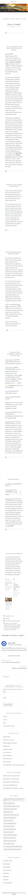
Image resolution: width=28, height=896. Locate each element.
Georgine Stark (10, 809)
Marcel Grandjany (11, 629)
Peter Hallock (10, 840)
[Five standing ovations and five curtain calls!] (16, 580)
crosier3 (7, 618)
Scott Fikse (9, 843)
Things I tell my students (19, 667)
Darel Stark (9, 803)
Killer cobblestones (7, 758)
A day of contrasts (7, 752)
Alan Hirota (8, 391)
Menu (15, 1)
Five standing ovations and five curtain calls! (16, 585)
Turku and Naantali (7, 755)
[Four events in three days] (8, 599)
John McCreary (10, 823)
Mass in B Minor (10, 835)
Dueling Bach (6, 876)
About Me (5, 716)
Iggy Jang (6, 628)
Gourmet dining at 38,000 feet (10, 743)
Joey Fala (8, 820)
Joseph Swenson (13, 628)
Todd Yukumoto (9, 367)
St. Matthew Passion (7, 860)
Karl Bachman (10, 829)
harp (14, 626)
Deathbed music (6, 736)
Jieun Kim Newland (11, 814)
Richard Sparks (6, 788)
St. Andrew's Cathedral (13, 846)
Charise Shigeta (9, 397)
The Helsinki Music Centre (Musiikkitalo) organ (14, 765)
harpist (18, 626)
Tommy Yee (8, 498)
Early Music (5, 879)
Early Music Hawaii (11, 806)
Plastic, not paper (7, 761)
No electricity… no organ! (8, 740)
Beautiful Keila (6, 746)
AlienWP (14, 894)
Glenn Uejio (8, 412)
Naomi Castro (10, 837)
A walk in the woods (7, 749)
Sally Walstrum (9, 421)
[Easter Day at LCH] (8, 580)
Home (4, 722)
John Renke (9, 826)
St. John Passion (6, 864)
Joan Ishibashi (10, 817)
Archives (5, 719)
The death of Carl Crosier (9, 726)
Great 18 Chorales (7, 870)
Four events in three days (8, 602)
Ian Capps (8, 811)
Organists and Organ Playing (14, 19)
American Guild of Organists (13, 799)
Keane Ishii (8, 832)
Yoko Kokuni (8, 490)
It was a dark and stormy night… (10, 661)
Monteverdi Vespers (7, 882)
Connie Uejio (8, 623)
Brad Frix (7, 402)
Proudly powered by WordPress (9, 893)
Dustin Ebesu (9, 359)
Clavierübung (6, 873)
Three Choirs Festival (12, 849)
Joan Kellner (8, 483)
